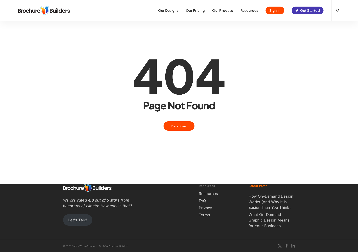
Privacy (205, 208)
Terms (204, 215)
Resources (208, 193)
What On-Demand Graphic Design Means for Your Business (269, 220)
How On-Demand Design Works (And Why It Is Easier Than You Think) (271, 202)
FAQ (202, 201)
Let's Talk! (77, 220)
